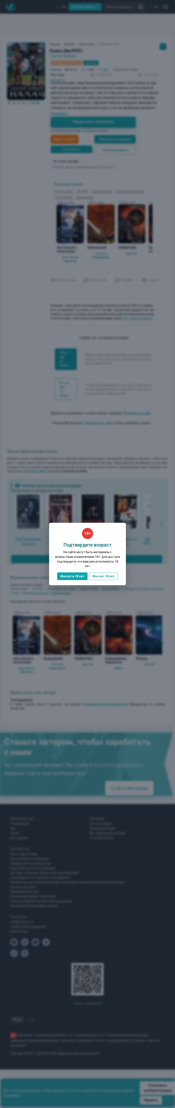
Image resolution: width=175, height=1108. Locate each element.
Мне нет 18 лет (103, 576)
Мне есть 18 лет (72, 576)
